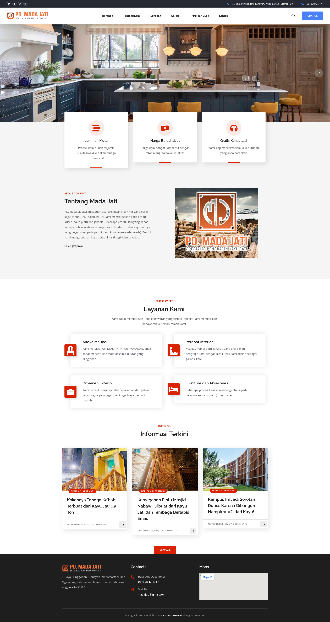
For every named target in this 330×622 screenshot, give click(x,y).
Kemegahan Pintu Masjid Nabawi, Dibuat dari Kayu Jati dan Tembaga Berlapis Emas (163, 509)
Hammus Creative (171, 615)
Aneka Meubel (94, 342)
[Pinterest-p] (20, 4)
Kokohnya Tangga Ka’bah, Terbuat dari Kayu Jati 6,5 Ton (91, 506)
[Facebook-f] (14, 4)
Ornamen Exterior (97, 383)
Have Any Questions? (151, 577)
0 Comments (99, 524)
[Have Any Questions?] (132, 577)
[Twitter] (9, 4)
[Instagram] (25, 4)
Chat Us (312, 15)
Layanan (155, 15)
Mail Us (142, 589)
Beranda (107, 15)
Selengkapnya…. (74, 246)
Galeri (175, 15)
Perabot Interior (199, 342)
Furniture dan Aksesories (207, 383)
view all (165, 550)
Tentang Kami (131, 15)
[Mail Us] (132, 589)
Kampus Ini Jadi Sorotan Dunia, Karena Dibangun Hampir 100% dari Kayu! (231, 505)
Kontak (223, 15)
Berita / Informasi (82, 491)
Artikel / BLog (200, 15)
